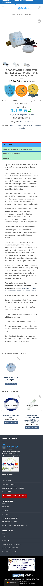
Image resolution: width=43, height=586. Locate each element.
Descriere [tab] (8, 144)
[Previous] (5, 38)
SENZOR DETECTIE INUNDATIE (11, 378)
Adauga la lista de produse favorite (21, 115)
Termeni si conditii (10, 518)
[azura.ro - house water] (21, 7)
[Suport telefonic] (30, 111)
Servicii (5, 514)
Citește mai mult (11, 422)
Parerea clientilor (10, 548)
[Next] (38, 38)
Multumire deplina (9, 552)
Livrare (5, 511)
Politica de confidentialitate (14, 526)
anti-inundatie (15, 125)
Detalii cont (7, 492)
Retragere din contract (14, 496)
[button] (3, 7)
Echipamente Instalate (11, 544)
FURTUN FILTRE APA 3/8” (11, 416)
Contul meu (6, 481)
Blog (4, 537)
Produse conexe (26, 14)
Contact (5, 507)
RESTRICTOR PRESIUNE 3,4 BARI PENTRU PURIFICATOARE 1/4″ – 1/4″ (32, 419)
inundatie (21, 128)
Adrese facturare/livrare (13, 488)
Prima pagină (16, 14)
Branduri (6, 540)
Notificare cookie (9, 522)
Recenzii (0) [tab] (8, 158)
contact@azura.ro (13, 456)
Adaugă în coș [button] (11, 384)
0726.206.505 (13, 453)
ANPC (29, 575)
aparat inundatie (34, 125)
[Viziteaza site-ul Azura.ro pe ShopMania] (18, 575)
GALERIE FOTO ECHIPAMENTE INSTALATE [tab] (18, 149)
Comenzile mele (8, 484)
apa (24, 125)
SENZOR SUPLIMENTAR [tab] (11, 153)
